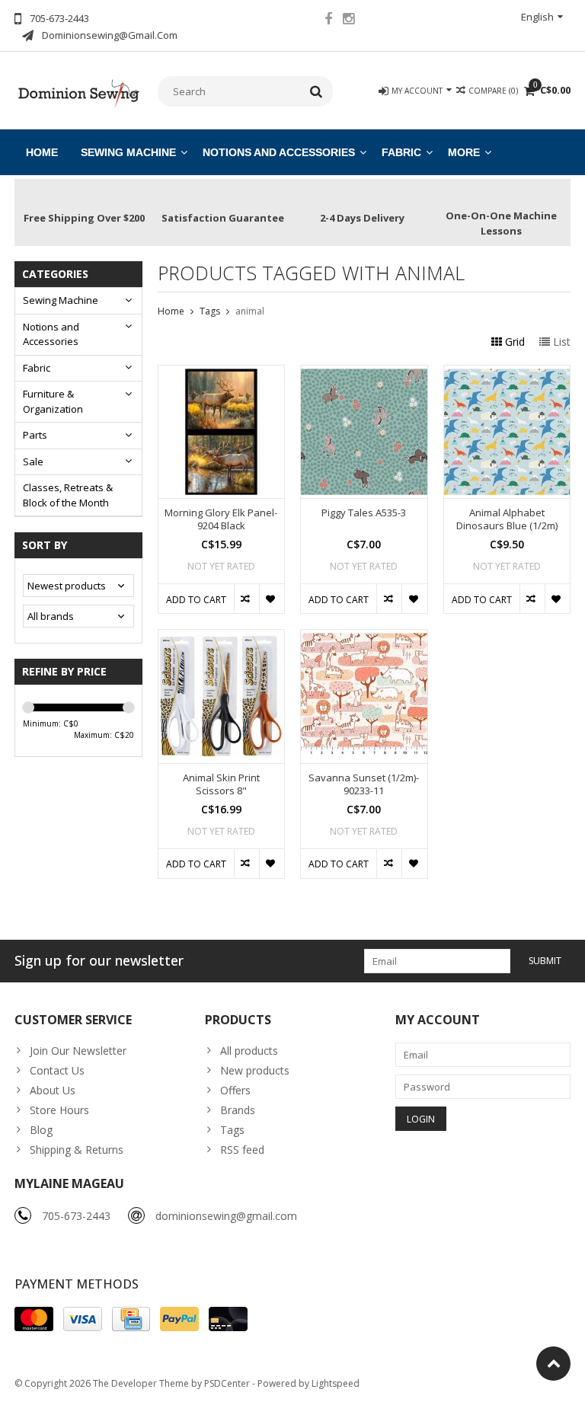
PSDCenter (227, 1383)
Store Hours (59, 1110)
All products (249, 1050)
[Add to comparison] (246, 598)
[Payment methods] (33, 1319)
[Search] (316, 91)
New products (254, 1070)
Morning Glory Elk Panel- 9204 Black (221, 519)
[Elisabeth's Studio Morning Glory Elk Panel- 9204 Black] (221, 373)
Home (42, 152)
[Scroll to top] (553, 1363)
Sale (33, 461)
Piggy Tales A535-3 (363, 512)
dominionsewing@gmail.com (226, 1216)
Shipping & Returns (76, 1149)
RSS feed (242, 1149)
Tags (210, 311)
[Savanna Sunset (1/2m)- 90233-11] (364, 638)
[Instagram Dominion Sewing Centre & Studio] (348, 20)
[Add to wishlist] (271, 598)
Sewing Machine (128, 152)
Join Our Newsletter (78, 1050)
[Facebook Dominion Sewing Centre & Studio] (328, 20)
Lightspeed (336, 1383)
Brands (237, 1110)
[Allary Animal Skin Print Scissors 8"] (221, 638)
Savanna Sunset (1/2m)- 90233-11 (363, 784)
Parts (35, 435)
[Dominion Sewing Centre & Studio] (78, 92)
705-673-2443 (76, 1216)
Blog (41, 1130)
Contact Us (57, 1070)
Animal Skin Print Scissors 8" (221, 784)
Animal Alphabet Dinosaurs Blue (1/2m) (507, 519)
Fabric (401, 152)
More (464, 152)
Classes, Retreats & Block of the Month (68, 495)
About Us (52, 1090)
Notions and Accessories (279, 152)
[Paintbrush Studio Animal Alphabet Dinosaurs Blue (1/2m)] (507, 373)
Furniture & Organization (53, 401)
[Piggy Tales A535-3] (364, 373)
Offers (235, 1090)
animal (249, 311)
